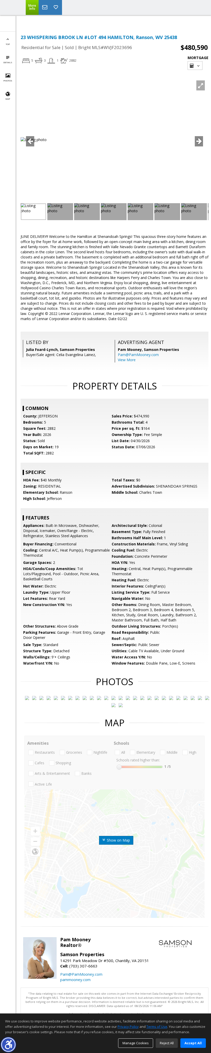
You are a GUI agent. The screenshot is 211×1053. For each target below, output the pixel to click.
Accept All (193, 1043)
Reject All (167, 1043)
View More (127, 359)
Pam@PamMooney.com (138, 354)
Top (8, 44)
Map (7, 98)
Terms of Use (156, 1026)
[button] (8, 1045)
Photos (7, 80)
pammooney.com (75, 979)
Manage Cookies (135, 1043)
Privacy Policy (128, 1026)
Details (7, 62)
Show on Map (118, 840)
